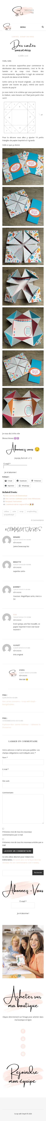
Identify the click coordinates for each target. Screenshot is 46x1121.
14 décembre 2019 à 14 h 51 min (12, 721)
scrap (21, 511)
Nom (5, 757)
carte (14, 511)
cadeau (6, 511)
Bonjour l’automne (13, 501)
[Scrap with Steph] (23, 11)
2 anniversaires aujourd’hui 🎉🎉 (19, 504)
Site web (5, 781)
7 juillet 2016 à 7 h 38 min (21, 589)
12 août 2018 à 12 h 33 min (28, 673)
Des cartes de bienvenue (16, 495)
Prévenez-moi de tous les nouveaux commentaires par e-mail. (17, 833)
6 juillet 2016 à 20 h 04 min (22, 564)
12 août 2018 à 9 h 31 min (21, 648)
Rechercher (38, 872)
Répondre (17, 542)
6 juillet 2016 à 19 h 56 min (22, 540)
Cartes (15, 37)
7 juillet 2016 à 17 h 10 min (22, 617)
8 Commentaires (37, 520)
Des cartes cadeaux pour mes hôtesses (22, 498)
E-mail (7, 463)
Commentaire (7, 792)
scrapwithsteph (9, 515)
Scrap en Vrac (27, 37)
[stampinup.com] (23, 951)
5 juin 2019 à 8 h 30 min (9, 697)
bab (15, 614)
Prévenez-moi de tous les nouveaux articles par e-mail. (23, 843)
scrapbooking (31, 511)
